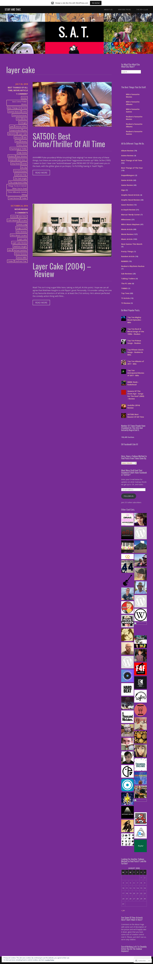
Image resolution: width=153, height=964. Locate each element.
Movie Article (21, 90)
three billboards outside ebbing (17, 193)
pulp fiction (22, 152)
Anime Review (127, 155)
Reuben (11, 156)
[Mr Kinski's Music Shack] (127, 730)
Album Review (127, 150)
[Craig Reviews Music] (140, 655)
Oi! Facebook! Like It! (129, 444)
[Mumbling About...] (140, 560)
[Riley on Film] (140, 574)
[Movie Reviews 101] (140, 805)
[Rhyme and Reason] (127, 744)
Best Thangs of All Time (17, 108)
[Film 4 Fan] (140, 669)
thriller (24, 198)
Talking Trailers (128, 278)
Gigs (123, 190)
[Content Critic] (127, 839)
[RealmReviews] (140, 832)
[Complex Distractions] (127, 648)
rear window (21, 156)
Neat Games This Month (131, 244)
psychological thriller (19, 149)
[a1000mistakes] (127, 717)
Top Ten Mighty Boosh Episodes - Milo (134, 320)
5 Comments (21, 212)
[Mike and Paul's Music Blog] (140, 547)
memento (12, 134)
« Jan (123, 910)
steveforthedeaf (20, 171)
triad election (14, 198)
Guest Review (127, 205)
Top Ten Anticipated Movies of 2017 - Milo (135, 373)
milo (25, 137)
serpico (12, 160)
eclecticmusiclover (20, 115)
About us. (108, 9)
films (19, 119)
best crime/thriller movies (19, 102)
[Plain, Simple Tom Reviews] (127, 758)
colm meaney (13, 220)
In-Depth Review (128, 210)
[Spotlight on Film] (127, 812)
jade (11, 126)
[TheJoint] (140, 846)
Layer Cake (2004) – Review (62, 269)
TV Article (125, 298)
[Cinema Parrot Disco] (127, 771)
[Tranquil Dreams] (140, 764)
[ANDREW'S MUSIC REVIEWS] (127, 662)
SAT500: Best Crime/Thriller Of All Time (69, 139)
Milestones (126, 219)
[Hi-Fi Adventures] (127, 580)
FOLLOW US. (129, 496)
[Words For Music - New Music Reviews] (140, 696)
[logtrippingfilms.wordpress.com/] (140, 737)
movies (24, 141)
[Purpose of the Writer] (127, 547)
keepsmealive (15, 130)
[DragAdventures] (127, 519)
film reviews (22, 231)
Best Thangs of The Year (132, 168)
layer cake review (19, 243)
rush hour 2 (22, 160)
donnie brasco (14, 111)
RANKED (124, 261)
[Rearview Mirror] (140, 587)
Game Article (126, 180)
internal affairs (21, 126)
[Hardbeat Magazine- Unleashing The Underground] (127, 689)
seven (24, 163)
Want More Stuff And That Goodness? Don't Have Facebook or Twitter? (134, 472)
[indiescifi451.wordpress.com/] (140, 723)
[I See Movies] (140, 641)
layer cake (22, 134)
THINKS (124, 288)
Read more (40, 173)
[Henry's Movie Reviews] (140, 792)
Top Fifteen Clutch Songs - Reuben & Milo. (135, 352)
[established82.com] (127, 533)
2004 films (22, 217)
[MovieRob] (127, 607)
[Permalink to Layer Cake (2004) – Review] (72, 256)
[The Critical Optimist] (127, 557)
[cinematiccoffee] (140, 533)
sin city (24, 167)
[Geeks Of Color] (140, 628)
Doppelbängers (127, 175)
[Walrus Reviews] (140, 710)
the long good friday (18, 182)
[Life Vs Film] (127, 594)
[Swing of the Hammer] (127, 703)
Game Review (127, 185)
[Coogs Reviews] (140, 601)
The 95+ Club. (142, 9)
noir (17, 141)
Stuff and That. (13, 9)
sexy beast (15, 163)
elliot (25, 119)
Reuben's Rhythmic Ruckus (132, 266)
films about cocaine (19, 235)
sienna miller (22, 257)
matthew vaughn (20, 246)
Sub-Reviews (126, 274)
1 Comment (22, 94)
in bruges (23, 123)
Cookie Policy (49, 960)
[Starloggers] (127, 799)
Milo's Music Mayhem (130, 224)
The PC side (126, 283)
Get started (96, 3)
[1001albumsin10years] (140, 778)
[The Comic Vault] (140, 682)
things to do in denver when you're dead (17, 187)
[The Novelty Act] (127, 566)
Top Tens (125, 293)
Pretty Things (127, 251)
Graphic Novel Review (130, 200)
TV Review (125, 303)
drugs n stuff (21, 228)
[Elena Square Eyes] (140, 519)
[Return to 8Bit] (140, 818)
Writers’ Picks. (124, 9)
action (24, 98)
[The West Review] (140, 615)
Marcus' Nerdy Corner (130, 214)
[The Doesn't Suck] (127, 635)
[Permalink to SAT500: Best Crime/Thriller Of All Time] (72, 126)
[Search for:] (131, 72)
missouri (18, 137)
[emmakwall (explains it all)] (140, 751)
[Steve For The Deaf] (127, 826)
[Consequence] (127, 785)
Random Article (127, 256)
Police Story (22, 145)
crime (24, 111)
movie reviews (21, 254)
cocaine (24, 220)
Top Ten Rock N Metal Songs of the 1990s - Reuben (135, 331)
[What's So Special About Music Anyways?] (127, 676)
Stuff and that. (21, 175)
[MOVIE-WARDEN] (127, 621)
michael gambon (20, 250)
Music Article (126, 239)
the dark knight (20, 178)
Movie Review (21, 209)
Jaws (25, 130)
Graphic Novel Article (130, 195)
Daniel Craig (22, 224)
